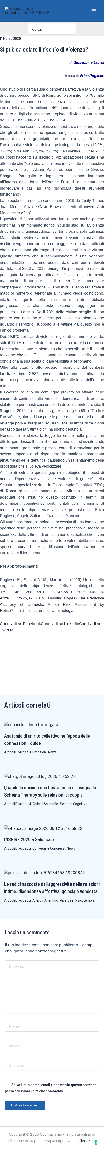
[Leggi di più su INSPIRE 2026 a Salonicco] (43, 828)
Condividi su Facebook (20, 623)
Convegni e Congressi (48, 848)
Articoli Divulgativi (17, 752)
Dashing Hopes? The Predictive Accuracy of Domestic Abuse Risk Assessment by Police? (52, 604)
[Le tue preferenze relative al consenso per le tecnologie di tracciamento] (95, 1142)
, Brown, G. (23, 598)
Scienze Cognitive (73, 804)
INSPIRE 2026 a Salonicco (29, 839)
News (52, 752)
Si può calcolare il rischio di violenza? (44, 49)
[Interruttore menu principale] (93, 10)
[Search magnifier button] (70, 29)
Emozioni (39, 752)
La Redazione (86, 1140)
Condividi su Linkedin (60, 623)
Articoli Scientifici (45, 804)
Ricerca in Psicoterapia (77, 900)
